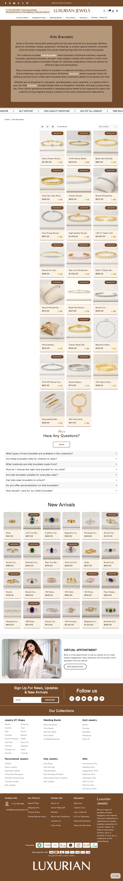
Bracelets (32, 85)
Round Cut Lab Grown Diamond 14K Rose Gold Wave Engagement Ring (51, 621)
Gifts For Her (88, 781)
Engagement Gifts (90, 771)
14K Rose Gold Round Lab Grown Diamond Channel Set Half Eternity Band (90, 592)
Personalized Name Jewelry (55, 778)
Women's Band (50, 732)
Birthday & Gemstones (14, 778)
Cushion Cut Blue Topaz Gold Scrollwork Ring (50, 533)
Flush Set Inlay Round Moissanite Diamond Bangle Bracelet (52, 196)
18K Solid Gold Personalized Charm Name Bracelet (78, 419)
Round (7, 724)
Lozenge (24, 753)
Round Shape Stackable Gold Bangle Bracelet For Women (78, 382)
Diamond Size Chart (82, 825)
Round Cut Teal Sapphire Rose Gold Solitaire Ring (32, 592)
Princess (8, 746)
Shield (23, 739)
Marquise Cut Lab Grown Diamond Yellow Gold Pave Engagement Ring (90, 533)
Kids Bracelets (18, 120)
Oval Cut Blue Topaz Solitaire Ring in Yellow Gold (32, 533)
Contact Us (56, 821)
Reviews (54, 812)
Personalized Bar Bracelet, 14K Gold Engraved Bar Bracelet (50, 419)
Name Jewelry (11, 767)
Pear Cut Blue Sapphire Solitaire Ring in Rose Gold (51, 562)
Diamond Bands (50, 725)
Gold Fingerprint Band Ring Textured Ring (12, 533)
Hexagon (24, 746)
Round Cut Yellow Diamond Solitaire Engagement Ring (12, 562)
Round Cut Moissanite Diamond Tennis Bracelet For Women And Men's (105, 308)
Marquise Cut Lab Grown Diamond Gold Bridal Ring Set (12, 621)
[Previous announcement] (33, 3)
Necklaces (86, 735)
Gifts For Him (88, 785)
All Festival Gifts (89, 789)
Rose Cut (25, 742)
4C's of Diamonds (81, 816)
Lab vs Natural (80, 812)
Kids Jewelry (10, 785)
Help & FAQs (33, 803)
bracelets (74, 73)
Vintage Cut (10, 749)
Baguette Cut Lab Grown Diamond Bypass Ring (90, 621)
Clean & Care (79, 808)
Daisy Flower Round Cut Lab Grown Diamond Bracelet (51, 158)
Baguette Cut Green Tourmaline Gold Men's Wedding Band (71, 533)
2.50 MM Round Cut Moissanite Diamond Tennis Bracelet (51, 382)
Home (7, 120)
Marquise (24, 724)
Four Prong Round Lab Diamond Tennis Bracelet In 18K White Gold (52, 233)
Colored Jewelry (12, 781)
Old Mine (8, 742)
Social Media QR (58, 808)
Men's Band (48, 735)
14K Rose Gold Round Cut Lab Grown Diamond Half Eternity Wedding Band (51, 592)
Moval (23, 731)
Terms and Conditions (60, 816)
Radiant (24, 735)
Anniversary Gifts (89, 763)
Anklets (8, 763)
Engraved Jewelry (12, 771)
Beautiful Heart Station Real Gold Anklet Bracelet (104, 345)
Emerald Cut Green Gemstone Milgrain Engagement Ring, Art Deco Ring (109, 621)
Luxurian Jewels (68, 855)
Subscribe (50, 700)
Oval (23, 728)
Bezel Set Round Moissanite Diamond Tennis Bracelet (78, 308)
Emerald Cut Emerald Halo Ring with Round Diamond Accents (32, 562)
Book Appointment (75, 667)
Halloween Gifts (89, 778)
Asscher (8, 753)
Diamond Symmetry (82, 821)
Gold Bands (48, 728)
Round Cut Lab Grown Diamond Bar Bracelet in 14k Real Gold (51, 270)
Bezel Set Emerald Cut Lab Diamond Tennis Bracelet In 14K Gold (106, 158)
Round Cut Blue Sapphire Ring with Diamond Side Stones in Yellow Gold (110, 562)
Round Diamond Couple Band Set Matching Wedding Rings (12, 592)
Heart (23, 749)
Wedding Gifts (88, 767)
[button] (23, 18)
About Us (55, 803)
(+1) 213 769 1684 (13, 10)
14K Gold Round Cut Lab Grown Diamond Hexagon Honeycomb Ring (70, 592)
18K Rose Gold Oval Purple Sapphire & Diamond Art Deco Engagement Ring (31, 621)
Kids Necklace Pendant (53, 774)
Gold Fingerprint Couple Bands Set (90, 562)
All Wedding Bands (52, 739)
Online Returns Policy (37, 816)
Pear (7, 731)
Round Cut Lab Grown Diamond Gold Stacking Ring (110, 533)
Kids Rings (48, 763)
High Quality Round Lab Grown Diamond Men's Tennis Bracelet (79, 233)
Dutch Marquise (11, 739)
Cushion (8, 728)
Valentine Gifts (88, 774)
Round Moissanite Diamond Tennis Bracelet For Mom (104, 196)
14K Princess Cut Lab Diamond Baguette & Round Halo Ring (70, 621)
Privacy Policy (34, 812)
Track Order (56, 825)
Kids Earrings (49, 767)
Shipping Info (33, 808)
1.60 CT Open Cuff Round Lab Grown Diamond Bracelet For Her (105, 233)
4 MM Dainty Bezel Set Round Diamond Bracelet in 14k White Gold (78, 158)
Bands (85, 725)
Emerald (8, 735)
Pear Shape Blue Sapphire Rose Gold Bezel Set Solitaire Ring (110, 592)
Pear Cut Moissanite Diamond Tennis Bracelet (78, 270)
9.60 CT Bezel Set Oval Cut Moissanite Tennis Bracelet (105, 270)
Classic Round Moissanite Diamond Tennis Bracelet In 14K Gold (79, 196)
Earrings (85, 728)
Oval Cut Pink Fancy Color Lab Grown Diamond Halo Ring (71, 562)
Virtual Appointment (29, 10)
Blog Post (78, 803)
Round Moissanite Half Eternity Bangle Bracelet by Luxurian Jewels (51, 308)
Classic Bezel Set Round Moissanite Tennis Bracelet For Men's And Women (77, 345)
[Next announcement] (89, 3)
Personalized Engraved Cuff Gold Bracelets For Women (52, 345)
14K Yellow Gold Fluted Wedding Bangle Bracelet (103, 382)
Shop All (85, 739)
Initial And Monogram (14, 774)
